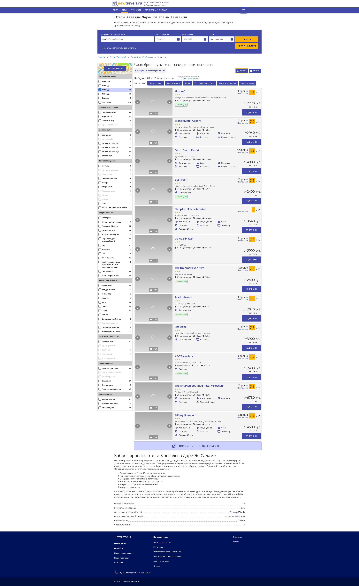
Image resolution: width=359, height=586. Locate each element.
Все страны (158, 547)
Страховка (150, 10)
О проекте (118, 548)
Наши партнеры (121, 558)
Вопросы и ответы (161, 561)
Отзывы (156, 566)
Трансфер (136, 10)
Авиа (115, 10)
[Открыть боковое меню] (243, 10)
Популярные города (162, 542)
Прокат (163, 10)
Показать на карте (115, 68)
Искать (246, 39)
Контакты (118, 562)
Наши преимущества (123, 553)
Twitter (236, 541)
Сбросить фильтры (189, 78)
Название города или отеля (113, 34)
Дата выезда (187, 34)
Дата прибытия (162, 34)
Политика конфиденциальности (167, 551)
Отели (124, 10)
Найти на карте (246, 45)
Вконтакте (237, 537)
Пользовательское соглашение (167, 556)
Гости (211, 34)
